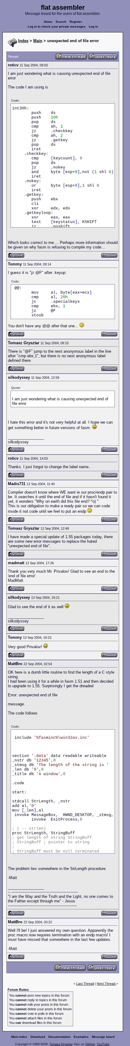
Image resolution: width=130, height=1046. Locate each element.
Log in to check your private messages (57, 26)
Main (37, 40)
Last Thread (85, 983)
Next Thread (106, 983)
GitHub (90, 1044)
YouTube (103, 1044)
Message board (103, 1036)
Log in (93, 26)
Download (38, 1036)
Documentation (59, 1036)
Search (61, 21)
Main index (19, 1036)
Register (76, 21)
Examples (81, 1036)
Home (48, 21)
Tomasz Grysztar (61, 1044)
